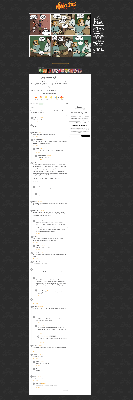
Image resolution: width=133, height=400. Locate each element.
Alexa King (53, 90)
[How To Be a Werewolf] (58, 71)
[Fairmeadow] (54, 71)
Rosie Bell (48, 90)
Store (88, 12)
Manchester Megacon (74, 121)
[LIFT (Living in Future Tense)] (80, 71)
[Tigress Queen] (45, 71)
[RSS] (102, 49)
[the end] (41, 71)
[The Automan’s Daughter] (71, 71)
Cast (56, 12)
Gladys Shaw (36, 90)
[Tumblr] (94, 49)
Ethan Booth (42, 90)
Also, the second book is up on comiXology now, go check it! (48, 84)
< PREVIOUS (52, 60)
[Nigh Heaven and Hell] (49, 71)
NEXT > (70, 60)
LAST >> (77, 60)
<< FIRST (43, 60)
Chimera (59, 67)
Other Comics (76, 12)
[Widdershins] (65, 5)
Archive (61, 12)
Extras (68, 12)
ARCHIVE (62, 60)
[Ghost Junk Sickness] (75, 71)
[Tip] (98, 43)
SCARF (72, 112)
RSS (84, 12)
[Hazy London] (67, 71)
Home (44, 12)
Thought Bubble (74, 116)
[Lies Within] (62, 71)
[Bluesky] (98, 49)
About (50, 12)
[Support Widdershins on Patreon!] (98, 21)
